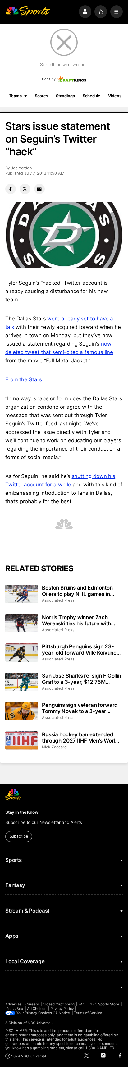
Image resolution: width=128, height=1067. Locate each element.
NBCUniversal (40, 1023)
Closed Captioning (59, 1004)
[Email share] (39, 189)
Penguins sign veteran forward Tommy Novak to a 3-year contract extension (80, 708)
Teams (15, 96)
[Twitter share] (25, 189)
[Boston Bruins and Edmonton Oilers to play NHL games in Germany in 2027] (21, 594)
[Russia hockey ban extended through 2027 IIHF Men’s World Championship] (21, 740)
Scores (41, 96)
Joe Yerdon (21, 168)
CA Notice (61, 1013)
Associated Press (58, 600)
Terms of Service (88, 1013)
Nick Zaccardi (54, 747)
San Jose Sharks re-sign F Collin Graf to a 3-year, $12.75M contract (81, 679)
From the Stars (23, 379)
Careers (32, 1004)
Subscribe (19, 836)
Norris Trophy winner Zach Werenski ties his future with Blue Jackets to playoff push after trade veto (76, 620)
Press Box (14, 1008)
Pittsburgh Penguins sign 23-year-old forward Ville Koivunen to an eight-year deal (81, 649)
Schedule (91, 96)
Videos (114, 96)
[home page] (27, 11)
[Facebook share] (10, 189)
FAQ (81, 1004)
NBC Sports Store (104, 1004)
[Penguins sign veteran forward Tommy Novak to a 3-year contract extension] (21, 711)
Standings (65, 96)
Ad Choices (37, 1008)
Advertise (13, 1004)
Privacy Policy (62, 1008)
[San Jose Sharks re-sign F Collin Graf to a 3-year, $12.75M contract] (21, 682)
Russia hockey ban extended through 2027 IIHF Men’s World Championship (80, 737)
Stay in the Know (21, 812)
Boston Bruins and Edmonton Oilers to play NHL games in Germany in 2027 (77, 591)
